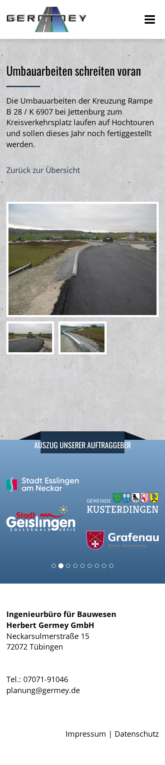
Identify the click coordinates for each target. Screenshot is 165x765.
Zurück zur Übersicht (43, 170)
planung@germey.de (43, 690)
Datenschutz (137, 734)
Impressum (86, 734)
